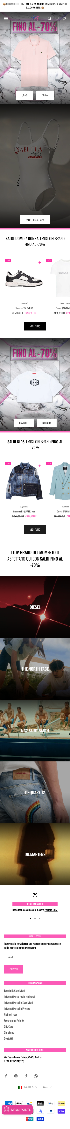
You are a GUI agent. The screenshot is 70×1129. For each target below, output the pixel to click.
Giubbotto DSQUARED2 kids (24, 511)
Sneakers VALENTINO (24, 308)
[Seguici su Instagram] (16, 1076)
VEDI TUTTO (35, 326)
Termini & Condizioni (14, 990)
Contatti (8, 1038)
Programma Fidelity (14, 1020)
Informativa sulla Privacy (17, 1008)
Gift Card (8, 1026)
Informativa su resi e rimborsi (19, 996)
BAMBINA (46, 423)
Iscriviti (14, 969)
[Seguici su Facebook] (6, 1076)
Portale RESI (51, 910)
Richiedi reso (10, 1014)
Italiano (45, 1087)
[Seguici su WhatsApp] (36, 1076)
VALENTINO (24, 303)
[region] (35, 902)
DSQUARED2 (24, 506)
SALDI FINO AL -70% (35, 220)
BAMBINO (23, 423)
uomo (24, 95)
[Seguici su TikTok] (26, 1076)
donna (45, 95)
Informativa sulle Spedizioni (18, 1002)
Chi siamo (9, 1032)
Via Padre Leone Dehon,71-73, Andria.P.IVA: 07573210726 (23, 1059)
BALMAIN (65, 506)
